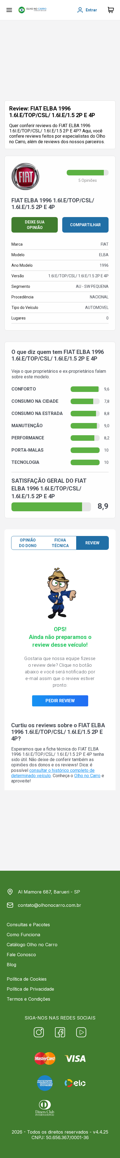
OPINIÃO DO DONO (28, 543)
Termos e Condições (28, 999)
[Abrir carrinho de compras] (110, 10)
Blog (11, 964)
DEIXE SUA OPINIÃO (34, 225)
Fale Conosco (21, 954)
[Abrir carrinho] (9, 10)
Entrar (91, 10)
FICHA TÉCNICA (60, 543)
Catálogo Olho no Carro (32, 944)
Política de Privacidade (30, 989)
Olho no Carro (87, 775)
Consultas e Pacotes (28, 924)
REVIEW (92, 543)
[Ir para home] (32, 10)
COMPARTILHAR (85, 225)
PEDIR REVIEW (60, 700)
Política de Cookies (27, 979)
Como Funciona (23, 934)
